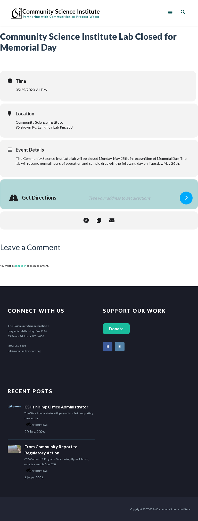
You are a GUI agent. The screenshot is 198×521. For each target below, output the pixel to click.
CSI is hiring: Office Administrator (56, 406)
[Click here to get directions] (186, 198)
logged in (20, 265)
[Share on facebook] (86, 220)
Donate (116, 328)
